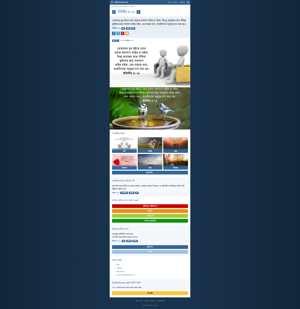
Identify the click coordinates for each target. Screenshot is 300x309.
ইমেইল (150, 211)
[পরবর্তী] (138, 12)
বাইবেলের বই (125, 6)
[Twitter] (118, 34)
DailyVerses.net (116, 6)
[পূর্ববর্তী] (114, 12)
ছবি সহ (150, 252)
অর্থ (123, 241)
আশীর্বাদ (129, 241)
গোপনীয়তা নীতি (160, 301)
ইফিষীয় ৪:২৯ (116, 28)
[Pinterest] (123, 34)
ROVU (115, 40)
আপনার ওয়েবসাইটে (150, 221)
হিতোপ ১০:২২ (116, 241)
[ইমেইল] (127, 34)
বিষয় (169, 2)
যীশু (137, 193)
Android (150, 216)
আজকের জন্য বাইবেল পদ (123, 180)
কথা (123, 28)
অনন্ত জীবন (124, 193)
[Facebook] (114, 34)
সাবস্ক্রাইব (182, 2)
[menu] (188, 3)
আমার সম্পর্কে (139, 301)
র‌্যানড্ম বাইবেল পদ (120, 229)
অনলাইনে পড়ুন (126, 41)
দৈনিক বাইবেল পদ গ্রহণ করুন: (125, 200)
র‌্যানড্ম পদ (175, 2)
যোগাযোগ (152, 301)
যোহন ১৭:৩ (115, 193)
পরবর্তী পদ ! (150, 247)
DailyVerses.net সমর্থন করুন (126, 282)
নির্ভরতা (135, 241)
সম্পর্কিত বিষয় (118, 133)
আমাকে (114, 288)
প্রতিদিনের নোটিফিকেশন (150, 206)
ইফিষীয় (132, 6)
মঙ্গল (133, 28)
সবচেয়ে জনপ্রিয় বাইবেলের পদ (126, 275)
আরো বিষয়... (150, 173)
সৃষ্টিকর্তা (131, 193)
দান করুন (150, 293)
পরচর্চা (128, 28)
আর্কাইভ (119, 268)
